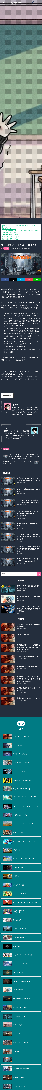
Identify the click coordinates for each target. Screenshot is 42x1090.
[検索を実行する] (39, 574)
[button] (5, 280)
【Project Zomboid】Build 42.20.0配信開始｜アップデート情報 (20, 230)
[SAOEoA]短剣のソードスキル (10, 238)
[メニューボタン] (38, 2)
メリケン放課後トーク (12, 2)
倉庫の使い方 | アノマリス (9, 227)
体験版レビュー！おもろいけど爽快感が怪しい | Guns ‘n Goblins (19, 225)
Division (6, 248)
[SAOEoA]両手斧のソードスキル (11, 232)
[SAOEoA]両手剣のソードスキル (11, 234)
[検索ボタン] (33, 2)
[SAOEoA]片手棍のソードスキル (11, 236)
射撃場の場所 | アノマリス (9, 229)
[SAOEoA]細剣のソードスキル (10, 240)
